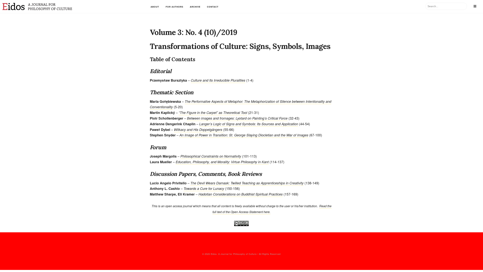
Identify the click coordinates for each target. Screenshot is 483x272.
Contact (212, 6)
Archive (195, 6)
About (155, 6)
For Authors (174, 6)
